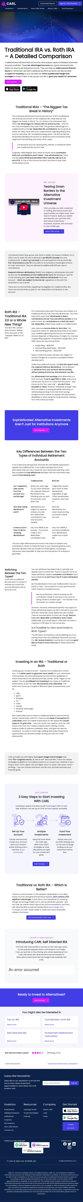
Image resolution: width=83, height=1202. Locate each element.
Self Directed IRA (16, 1033)
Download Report (47, 3)
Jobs (45, 1113)
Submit (74, 1083)
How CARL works (52, 231)
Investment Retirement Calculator (59, 1034)
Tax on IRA (13, 1019)
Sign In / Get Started (68, 3)
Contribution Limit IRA (57, 1019)
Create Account (70, 1126)
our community (19, 851)
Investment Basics (31, 1113)
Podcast (27, 1116)
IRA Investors (9, 1123)
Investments (9, 1109)
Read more (11, 1024)
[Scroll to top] (78, 1197)
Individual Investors (11, 1113)
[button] (9, 8)
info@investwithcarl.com (67, 1161)
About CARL (48, 1109)
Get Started (12, 82)
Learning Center (30, 1109)
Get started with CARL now (39, 917)
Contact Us (8, 1130)
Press (45, 1116)
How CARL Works (11, 1126)
